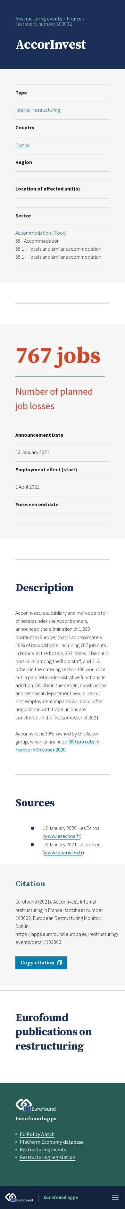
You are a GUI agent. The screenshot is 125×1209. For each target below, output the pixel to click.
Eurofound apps (35, 1119)
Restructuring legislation (47, 1157)
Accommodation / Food (40, 233)
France (74, 18)
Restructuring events (38, 18)
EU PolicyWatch (37, 1134)
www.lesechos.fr (62, 836)
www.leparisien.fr (63, 852)
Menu (115, 1197)
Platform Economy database (52, 1142)
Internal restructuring (37, 110)
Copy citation (37, 963)
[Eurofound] (35, 1105)
